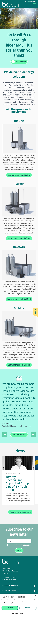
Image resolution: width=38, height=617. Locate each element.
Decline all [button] (28, 608)
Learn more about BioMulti (19, 299)
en (29, 1)
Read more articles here (20, 512)
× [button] (35, 596)
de (32, 1)
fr (35, 1)
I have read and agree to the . (19, 545)
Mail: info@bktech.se (9, 580)
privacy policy (26, 545)
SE (26, 1)
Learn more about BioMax (19, 365)
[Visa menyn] (34, 4)
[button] (19, 613)
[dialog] (19, 605)
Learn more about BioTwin (19, 238)
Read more (18, 604)
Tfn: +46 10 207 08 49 (9, 577)
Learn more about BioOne (19, 175)
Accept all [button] (10, 608)
